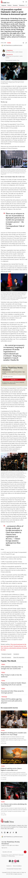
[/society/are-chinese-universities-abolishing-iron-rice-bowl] (14, 791)
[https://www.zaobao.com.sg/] (14, 861)
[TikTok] (10, 832)
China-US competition (18, 657)
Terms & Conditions (17, 866)
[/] (5, 2)
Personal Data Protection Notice (14, 869)
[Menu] (26, 2)
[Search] (23, 2)
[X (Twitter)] (2, 832)
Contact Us (9, 866)
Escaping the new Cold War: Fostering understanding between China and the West (14, 648)
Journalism (16, 654)
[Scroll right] (26, 5)
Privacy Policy (12, 383)
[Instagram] (5, 832)
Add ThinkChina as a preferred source (12, 45)
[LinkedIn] (16, 832)
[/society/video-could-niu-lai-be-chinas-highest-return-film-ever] (14, 755)
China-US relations (6, 657)
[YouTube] (8, 832)
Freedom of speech (6, 654)
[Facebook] (13, 832)
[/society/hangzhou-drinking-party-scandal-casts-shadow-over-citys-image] (14, 719)
